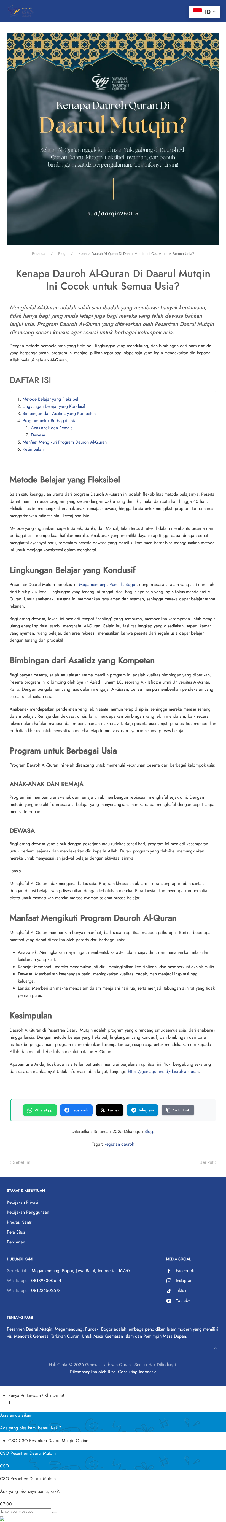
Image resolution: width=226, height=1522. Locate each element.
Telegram (146, 1110)
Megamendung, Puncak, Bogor (107, 584)
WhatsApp (43, 1110)
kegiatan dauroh (119, 1144)
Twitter (113, 1110)
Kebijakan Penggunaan (28, 1212)
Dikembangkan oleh (88, 1372)
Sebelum (21, 1162)
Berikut (206, 1162)
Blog (148, 1131)
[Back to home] (20, 11)
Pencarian (16, 1242)
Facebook (80, 1110)
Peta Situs (16, 1232)
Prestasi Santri (20, 1222)
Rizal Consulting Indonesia (132, 1372)
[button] (215, 1349)
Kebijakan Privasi (22, 1202)
